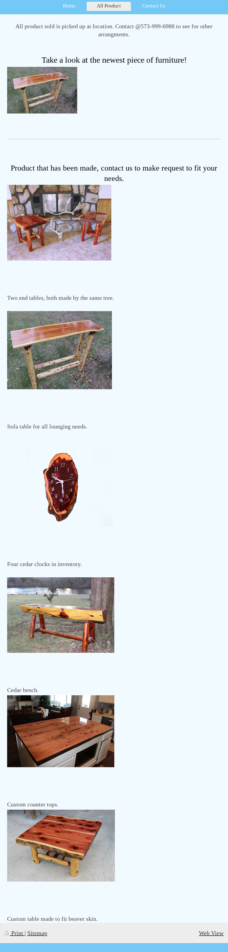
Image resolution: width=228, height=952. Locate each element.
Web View (211, 933)
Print (17, 933)
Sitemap (37, 933)
